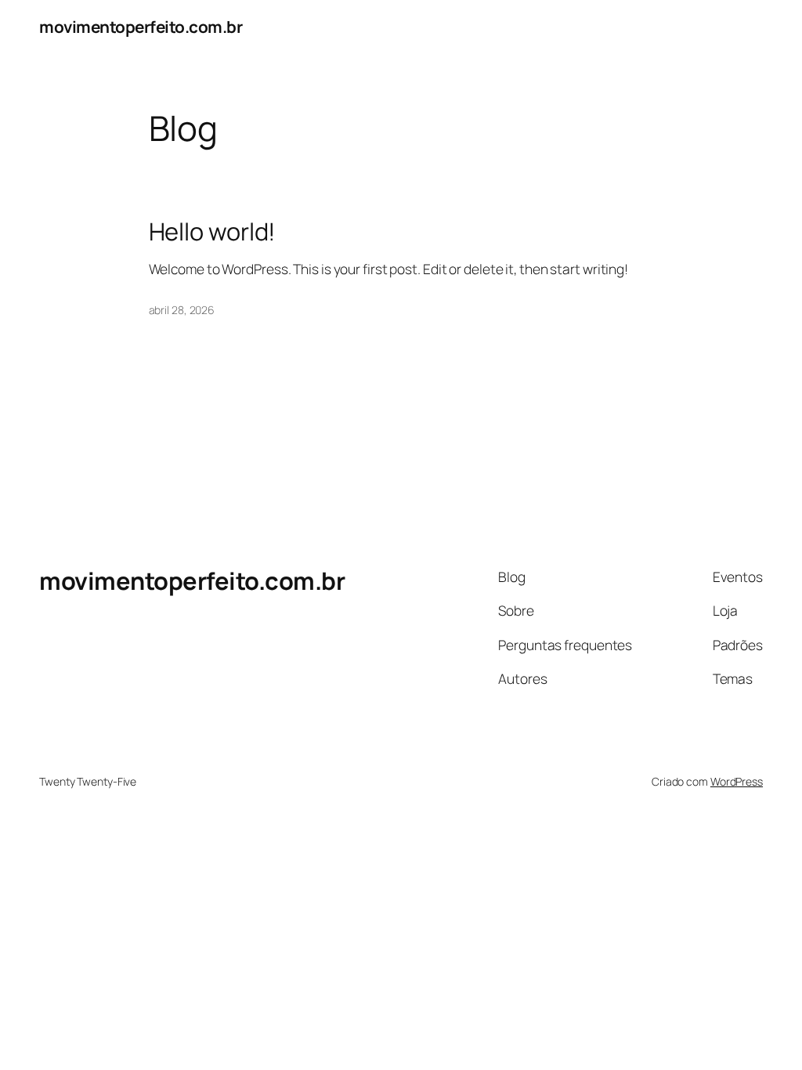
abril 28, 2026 (182, 309)
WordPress (736, 781)
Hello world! (212, 231)
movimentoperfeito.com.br (140, 27)
